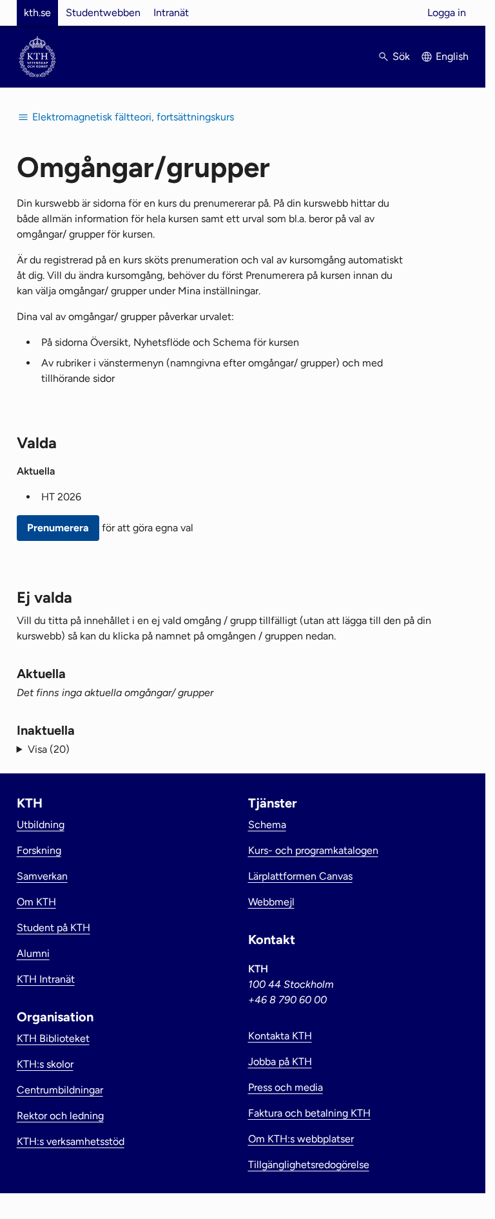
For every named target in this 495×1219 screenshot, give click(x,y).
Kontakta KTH (280, 1036)
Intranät (171, 12)
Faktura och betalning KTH (309, 1113)
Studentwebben (103, 12)
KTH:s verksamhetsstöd (70, 1141)
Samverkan (42, 876)
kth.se (37, 12)
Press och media (285, 1087)
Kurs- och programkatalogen (313, 850)
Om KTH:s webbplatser (301, 1139)
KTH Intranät (46, 979)
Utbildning (40, 824)
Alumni (33, 953)
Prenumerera (58, 528)
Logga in (446, 12)
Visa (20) (49, 749)
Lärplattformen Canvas (300, 876)
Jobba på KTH (280, 1061)
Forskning (39, 850)
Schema (267, 824)
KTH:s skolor (45, 1064)
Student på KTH (53, 927)
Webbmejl (271, 902)
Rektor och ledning (60, 1116)
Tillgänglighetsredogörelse (308, 1164)
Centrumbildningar (60, 1090)
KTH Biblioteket (53, 1038)
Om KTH (36, 902)
